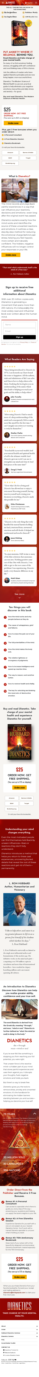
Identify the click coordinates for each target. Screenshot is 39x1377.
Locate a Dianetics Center (12, 1355)
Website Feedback (10, 1352)
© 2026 (17, 1361)
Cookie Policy (8, 1363)
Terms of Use (15, 1363)
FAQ (2, 1339)
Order (3, 1329)
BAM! (10, 158)
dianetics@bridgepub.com (14, 1292)
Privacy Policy (24, 342)
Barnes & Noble (28, 152)
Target (28, 158)
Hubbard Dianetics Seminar (10, 1333)
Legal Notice (22, 1363)
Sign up (19, 337)
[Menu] (2, 2)
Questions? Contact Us (11, 1350)
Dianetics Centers (7, 1336)
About (3, 1326)
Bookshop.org (10, 163)
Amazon (10, 152)
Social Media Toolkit (8, 1343)
